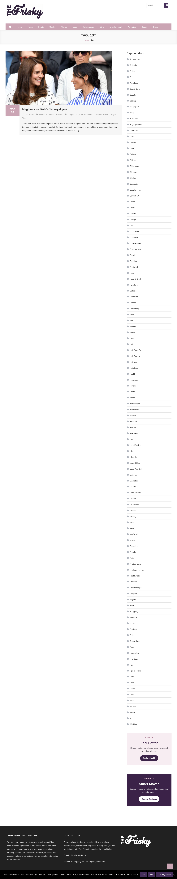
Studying (133, 629)
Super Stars (135, 641)
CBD (132, 148)
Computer (134, 184)
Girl (131, 320)
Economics (134, 231)
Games (133, 303)
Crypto (133, 208)
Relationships (88, 27)
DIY (131, 225)
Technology (135, 653)
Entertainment (116, 27)
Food (132, 273)
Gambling (134, 297)
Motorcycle (134, 504)
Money (133, 498)
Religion (133, 593)
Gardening (134, 308)
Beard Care (135, 89)
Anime (132, 71)
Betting (133, 101)
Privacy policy (165, 875)
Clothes (133, 178)
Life (131, 451)
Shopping (134, 611)
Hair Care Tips (136, 350)
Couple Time (135, 190)
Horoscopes (135, 403)
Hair (131, 344)
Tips (131, 665)
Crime (132, 202)
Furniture (134, 285)
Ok (143, 875)
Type (132, 694)
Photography (135, 564)
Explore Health (149, 758)
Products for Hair (137, 570)
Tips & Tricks (135, 671)
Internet (133, 427)
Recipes (133, 582)
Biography (134, 107)
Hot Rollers (134, 409)
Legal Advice (135, 445)
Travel (155, 27)
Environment (135, 249)
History (133, 386)
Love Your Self (136, 469)
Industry (133, 421)
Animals (133, 65)
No (151, 875)
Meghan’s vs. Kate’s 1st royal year (44, 109)
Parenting (131, 27)
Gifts (132, 314)
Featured (134, 267)
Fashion (133, 261)
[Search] (166, 5)
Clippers (133, 172)
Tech (132, 647)
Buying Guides (136, 124)
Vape (132, 700)
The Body (134, 659)
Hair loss (133, 362)
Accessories (135, 59)
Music (132, 522)
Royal (113, 114)
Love (75, 27)
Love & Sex (135, 463)
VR (131, 718)
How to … (134, 415)
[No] (173, 874)
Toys (132, 683)
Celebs (52, 27)
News (30, 27)
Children (133, 160)
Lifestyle (133, 457)
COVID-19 (134, 196)
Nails (132, 528)
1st (76, 114)
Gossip (133, 326)
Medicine (134, 487)
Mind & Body (135, 493)
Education (134, 237)
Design (133, 219)
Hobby (132, 392)
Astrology (134, 83)
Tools (132, 677)
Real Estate (135, 576)
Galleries (133, 291)
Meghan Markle (101, 114)
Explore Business (149, 799)
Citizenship (134, 166)
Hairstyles (134, 368)
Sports (132, 623)
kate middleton (86, 114)
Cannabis (134, 130)
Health (41, 27)
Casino (133, 142)
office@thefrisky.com (78, 855)
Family (133, 255)
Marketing (134, 481)
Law (131, 439)
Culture (133, 214)
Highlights (134, 380)
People (133, 552)
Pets (132, 558)
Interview (134, 433)
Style (102, 27)
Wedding (133, 724)
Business (134, 119)
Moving (133, 516)
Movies (64, 27)
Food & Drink (135, 279)
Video (132, 712)
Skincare (133, 617)
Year (24, 118)
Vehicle (133, 706)
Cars (132, 136)
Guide (132, 332)
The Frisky (29, 114)
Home (19, 27)
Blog (132, 113)
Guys (132, 338)
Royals (144, 27)
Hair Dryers (135, 356)
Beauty (133, 95)
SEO (132, 605)
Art (131, 77)
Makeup (133, 475)
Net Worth (134, 534)
